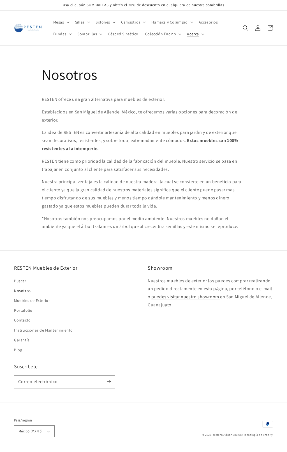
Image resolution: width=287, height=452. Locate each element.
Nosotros (22, 290)
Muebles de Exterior (32, 300)
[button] (61, 22)
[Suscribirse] (109, 382)
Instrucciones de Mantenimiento (43, 330)
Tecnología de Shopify (258, 435)
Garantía (22, 340)
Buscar (20, 280)
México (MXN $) (30, 431)
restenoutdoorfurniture (228, 435)
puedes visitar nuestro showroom (185, 297)
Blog (18, 349)
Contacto (22, 320)
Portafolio (23, 310)
